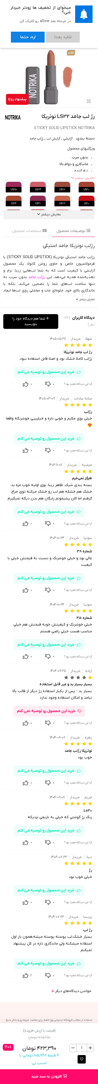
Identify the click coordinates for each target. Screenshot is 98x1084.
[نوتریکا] (12, 117)
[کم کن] (73, 1048)
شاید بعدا (46, 34)
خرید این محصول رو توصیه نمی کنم (46, 711)
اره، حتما (22, 34)
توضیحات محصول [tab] (71, 231)
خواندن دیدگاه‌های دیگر (72, 991)
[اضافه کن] (90, 1048)
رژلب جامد (36, 138)
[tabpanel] (49, 272)
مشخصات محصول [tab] (27, 231)
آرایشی (67, 138)
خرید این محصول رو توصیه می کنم (46, 372)
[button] (82, 1059)
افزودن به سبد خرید (47, 1076)
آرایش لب (53, 138)
